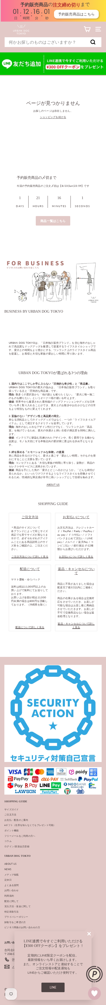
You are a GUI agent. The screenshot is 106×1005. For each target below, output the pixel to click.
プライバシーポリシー (16, 916)
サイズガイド (11, 809)
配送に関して (11, 901)
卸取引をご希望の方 (15, 922)
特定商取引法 (11, 911)
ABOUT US (53, 484)
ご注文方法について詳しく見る (29, 556)
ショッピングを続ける (53, 116)
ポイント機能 (11, 830)
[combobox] (53, 42)
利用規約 (9, 895)
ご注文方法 (10, 814)
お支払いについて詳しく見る (76, 556)
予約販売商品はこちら (75, 14)
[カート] (87, 29)
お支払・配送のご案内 (16, 819)
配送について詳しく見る (30, 627)
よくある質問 (11, 885)
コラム (8, 841)
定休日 (8, 879)
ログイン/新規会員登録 (16, 846)
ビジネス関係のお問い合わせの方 (22, 927)
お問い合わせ (11, 890)
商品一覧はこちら (53, 221)
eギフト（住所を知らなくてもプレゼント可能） (30, 825)
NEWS (7, 869)
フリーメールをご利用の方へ (19, 835)
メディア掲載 (11, 874)
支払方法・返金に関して (17, 906)
